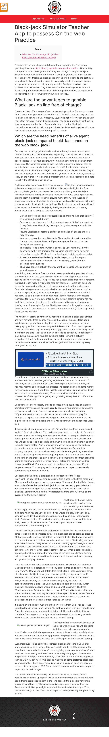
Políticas (74, 19)
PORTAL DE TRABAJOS (58, 19)
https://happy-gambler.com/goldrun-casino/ (57, 68)
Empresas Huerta (38, 19)
